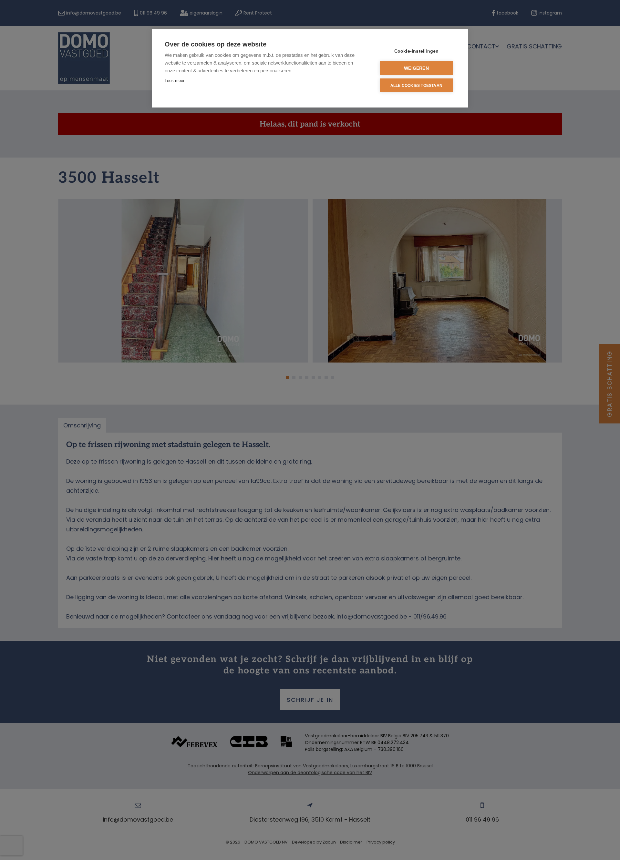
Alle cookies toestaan (416, 85)
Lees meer (174, 80)
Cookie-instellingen (416, 51)
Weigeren (416, 68)
